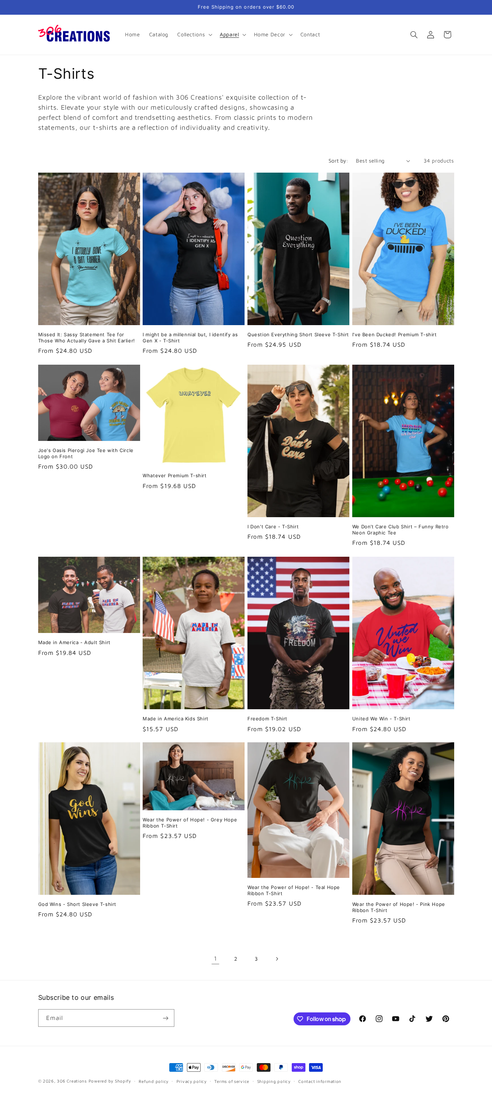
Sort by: (338, 161)
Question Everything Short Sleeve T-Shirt (298, 334)
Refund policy (154, 1081)
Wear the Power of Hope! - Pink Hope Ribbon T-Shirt (398, 907)
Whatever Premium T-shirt (174, 476)
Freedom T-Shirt (267, 718)
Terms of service (231, 1081)
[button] (194, 34)
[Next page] (276, 959)
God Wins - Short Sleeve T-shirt (77, 904)
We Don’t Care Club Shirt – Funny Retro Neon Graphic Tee (400, 530)
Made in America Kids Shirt (176, 718)
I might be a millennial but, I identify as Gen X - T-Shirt (190, 337)
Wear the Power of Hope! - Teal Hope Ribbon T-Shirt (293, 890)
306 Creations (72, 1081)
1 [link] (215, 958)
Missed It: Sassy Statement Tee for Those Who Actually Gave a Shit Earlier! (86, 337)
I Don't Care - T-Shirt (273, 526)
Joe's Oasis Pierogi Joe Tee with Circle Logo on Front (86, 453)
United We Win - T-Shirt (381, 718)
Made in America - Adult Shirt (74, 642)
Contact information (319, 1081)
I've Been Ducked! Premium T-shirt (394, 334)
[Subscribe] (165, 1018)
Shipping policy (274, 1081)
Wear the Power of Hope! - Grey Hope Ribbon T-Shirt (190, 823)
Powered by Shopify (110, 1081)
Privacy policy (191, 1081)
